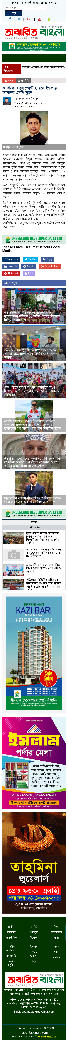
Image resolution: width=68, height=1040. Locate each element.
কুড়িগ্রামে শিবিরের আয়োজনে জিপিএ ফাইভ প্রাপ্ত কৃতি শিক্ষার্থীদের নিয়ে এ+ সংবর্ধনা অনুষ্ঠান (42, 538)
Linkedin (12, 266)
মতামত (56, 957)
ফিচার (57, 952)
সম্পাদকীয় (56, 932)
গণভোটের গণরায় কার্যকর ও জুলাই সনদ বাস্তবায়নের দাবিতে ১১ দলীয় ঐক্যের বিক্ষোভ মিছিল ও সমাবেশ (32, 316)
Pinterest (12, 273)
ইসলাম (33, 946)
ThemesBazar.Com (46, 1036)
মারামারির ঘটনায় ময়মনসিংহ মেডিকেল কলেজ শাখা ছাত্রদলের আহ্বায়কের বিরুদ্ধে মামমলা (32, 500)
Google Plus (51, 266)
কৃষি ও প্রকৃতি (11, 963)
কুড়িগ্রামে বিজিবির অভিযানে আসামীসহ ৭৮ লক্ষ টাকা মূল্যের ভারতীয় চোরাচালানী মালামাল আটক (43, 585)
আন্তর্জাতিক (11, 937)
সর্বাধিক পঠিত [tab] (34, 527)
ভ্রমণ (56, 946)
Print (30, 273)
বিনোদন (34, 937)
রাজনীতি (25, 80)
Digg (49, 259)
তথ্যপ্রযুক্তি (11, 956)
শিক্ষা (56, 927)
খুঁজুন (13, 13)
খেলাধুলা (33, 932)
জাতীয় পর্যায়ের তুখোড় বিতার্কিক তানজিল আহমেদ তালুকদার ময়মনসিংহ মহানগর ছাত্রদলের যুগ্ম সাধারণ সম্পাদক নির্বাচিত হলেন (32, 425)
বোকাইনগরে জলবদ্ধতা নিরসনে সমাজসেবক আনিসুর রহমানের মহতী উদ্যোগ (43, 553)
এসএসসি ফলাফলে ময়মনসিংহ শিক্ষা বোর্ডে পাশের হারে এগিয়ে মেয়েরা (43, 568)
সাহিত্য (34, 961)
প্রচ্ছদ (10, 80)
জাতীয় (11, 927)
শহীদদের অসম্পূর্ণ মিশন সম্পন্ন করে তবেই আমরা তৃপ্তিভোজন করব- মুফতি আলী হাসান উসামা (30, 354)
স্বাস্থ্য (56, 937)
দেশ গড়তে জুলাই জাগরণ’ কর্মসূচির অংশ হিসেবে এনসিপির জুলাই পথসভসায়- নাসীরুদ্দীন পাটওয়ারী (33, 391)
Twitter (31, 259)
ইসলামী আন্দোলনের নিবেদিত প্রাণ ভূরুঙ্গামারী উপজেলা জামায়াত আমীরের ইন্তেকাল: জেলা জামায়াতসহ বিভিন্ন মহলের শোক (32, 462)
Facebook (12, 259)
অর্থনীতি (34, 927)
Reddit (30, 266)
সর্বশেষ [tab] (34, 522)
